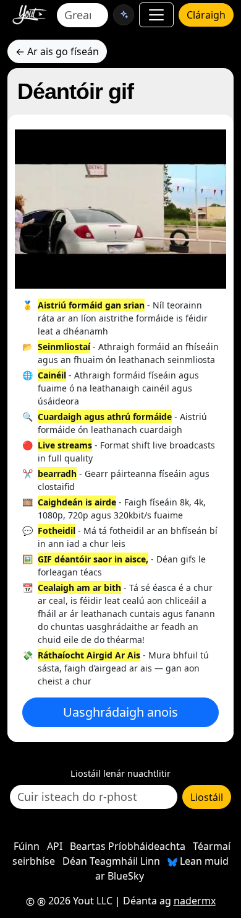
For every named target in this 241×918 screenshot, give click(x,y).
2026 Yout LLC (79, 900)
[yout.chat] (123, 14)
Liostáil (206, 797)
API (54, 846)
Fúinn (27, 846)
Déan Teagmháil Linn (111, 861)
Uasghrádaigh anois (120, 712)
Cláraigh (206, 15)
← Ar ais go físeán (57, 51)
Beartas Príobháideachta (127, 846)
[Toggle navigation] (156, 14)
